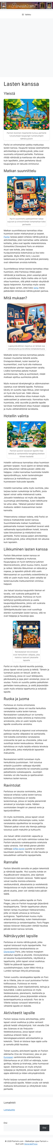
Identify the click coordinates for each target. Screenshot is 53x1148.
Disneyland (9, 951)
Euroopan (8, 1057)
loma (36, 288)
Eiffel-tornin (19, 849)
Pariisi (7, 237)
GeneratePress (30, 1144)
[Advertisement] (26, 46)
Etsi (5, 1123)
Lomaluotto (9, 1110)
